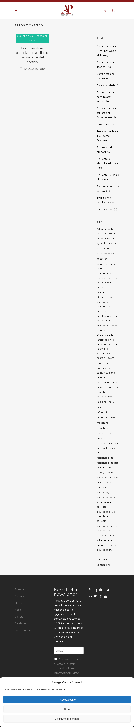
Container (20, 596)
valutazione (104, 565)
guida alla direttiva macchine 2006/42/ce (108, 392)
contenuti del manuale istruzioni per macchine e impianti (108, 280)
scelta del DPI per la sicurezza (107, 480)
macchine (103, 428)
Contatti (19, 616)
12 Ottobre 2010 (34, 68)
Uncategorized (105, 209)
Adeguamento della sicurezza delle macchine (106, 233)
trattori (101, 559)
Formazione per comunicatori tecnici (106, 97)
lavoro (113, 417)
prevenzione (104, 438)
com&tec (102, 259)
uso (108, 559)
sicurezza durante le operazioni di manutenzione (107, 530)
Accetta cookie (67, 699)
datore (100, 292)
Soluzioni (20, 589)
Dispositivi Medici (106, 85)
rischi (100, 472)
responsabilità (105, 457)
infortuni (102, 412)
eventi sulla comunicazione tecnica (106, 373)
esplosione (103, 363)
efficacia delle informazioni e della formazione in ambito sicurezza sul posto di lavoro (107, 346)
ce (112, 253)
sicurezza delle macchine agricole (106, 516)
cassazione (103, 253)
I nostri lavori (104, 124)
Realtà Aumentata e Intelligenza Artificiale (107, 136)
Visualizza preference (67, 718)
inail (110, 402)
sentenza (102, 487)
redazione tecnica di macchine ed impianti (107, 448)
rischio (109, 472)
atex (113, 243)
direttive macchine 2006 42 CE (108, 318)
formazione (103, 382)
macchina (103, 422)
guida (115, 382)
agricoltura (103, 243)
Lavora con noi (23, 630)
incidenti (102, 407)
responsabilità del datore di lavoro (107, 465)
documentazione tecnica (107, 328)
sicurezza (102, 492)
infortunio (102, 417)
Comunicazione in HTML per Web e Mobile (107, 51)
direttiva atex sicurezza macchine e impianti (104, 304)
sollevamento (105, 540)
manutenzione (105, 433)
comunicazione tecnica (106, 266)
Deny (67, 709)
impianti (102, 402)
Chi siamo (20, 623)
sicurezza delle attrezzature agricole (106, 502)
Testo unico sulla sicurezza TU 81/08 (107, 550)
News (18, 609)
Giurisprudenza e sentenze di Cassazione (106, 113)
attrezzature (104, 248)
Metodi (19, 603)
